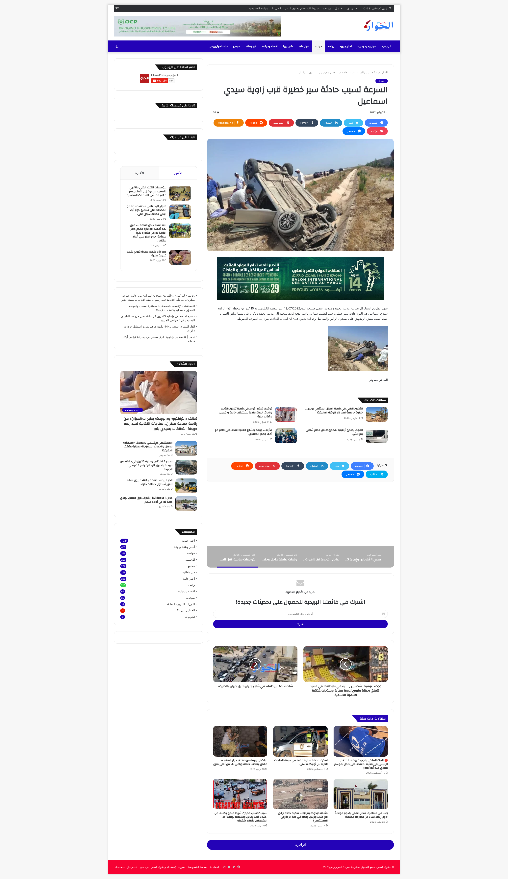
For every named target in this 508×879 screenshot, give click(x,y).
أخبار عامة (303, 46)
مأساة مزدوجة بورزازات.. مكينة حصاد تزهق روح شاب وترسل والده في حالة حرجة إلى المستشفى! (303, 817)
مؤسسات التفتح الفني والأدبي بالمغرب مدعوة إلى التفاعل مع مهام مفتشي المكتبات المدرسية (146, 191)
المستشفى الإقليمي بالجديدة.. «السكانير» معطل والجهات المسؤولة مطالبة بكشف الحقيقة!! (147, 446)
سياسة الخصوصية (258, 8)
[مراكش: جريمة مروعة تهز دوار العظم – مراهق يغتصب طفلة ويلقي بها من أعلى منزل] (240, 741)
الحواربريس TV (186, 610)
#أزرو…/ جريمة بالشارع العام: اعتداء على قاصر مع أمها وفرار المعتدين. (243, 432)
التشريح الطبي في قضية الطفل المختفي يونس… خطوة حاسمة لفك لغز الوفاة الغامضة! (334, 410)
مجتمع (236, 46)
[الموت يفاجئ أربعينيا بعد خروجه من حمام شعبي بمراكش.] (377, 435)
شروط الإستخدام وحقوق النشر (302, 8)
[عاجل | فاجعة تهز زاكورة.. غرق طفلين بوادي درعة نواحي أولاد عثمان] (186, 503)
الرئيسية (386, 46)
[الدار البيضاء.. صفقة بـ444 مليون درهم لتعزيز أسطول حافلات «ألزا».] (186, 485)
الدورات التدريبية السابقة (180, 604)
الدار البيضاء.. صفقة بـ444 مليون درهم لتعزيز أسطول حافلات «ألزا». (149, 482)
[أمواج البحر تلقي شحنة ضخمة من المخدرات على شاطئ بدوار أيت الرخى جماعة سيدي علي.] (180, 212)
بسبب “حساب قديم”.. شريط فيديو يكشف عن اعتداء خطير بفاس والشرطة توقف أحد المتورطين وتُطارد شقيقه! (241, 817)
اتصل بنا (276, 8)
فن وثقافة (250, 46)
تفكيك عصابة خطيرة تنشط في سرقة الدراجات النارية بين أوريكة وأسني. (301, 762)
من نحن (327, 8)
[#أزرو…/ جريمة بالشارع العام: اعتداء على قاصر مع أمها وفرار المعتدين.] (286, 435)
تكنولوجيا (288, 46)
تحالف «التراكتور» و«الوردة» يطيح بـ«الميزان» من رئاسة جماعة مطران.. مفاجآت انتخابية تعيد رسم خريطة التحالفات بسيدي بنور (160, 423)
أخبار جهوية (346, 46)
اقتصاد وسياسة (270, 46)
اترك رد (300, 845)
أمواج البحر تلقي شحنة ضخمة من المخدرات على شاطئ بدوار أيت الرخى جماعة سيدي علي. (146, 210)
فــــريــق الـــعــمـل (346, 8)
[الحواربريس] (378, 25)
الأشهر (178, 173)
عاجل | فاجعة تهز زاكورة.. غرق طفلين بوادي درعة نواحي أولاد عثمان (146, 499)
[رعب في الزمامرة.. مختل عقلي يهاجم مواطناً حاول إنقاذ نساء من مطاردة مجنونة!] (361, 794)
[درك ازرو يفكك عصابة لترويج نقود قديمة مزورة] (180, 257)
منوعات (190, 597)
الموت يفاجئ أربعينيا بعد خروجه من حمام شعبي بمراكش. (334, 432)
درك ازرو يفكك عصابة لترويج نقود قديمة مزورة (146, 253)
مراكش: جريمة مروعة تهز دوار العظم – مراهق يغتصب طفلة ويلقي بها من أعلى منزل (240, 762)
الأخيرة (139, 173)
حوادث (318, 46)
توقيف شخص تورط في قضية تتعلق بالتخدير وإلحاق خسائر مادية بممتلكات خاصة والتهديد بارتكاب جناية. (245, 412)
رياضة (331, 46)
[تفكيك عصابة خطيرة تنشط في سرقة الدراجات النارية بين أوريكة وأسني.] (300, 741)
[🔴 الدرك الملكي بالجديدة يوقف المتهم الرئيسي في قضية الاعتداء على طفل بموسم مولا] (361, 741)
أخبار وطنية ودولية (366, 46)
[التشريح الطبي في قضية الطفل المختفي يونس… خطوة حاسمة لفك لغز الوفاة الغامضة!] (377, 414)
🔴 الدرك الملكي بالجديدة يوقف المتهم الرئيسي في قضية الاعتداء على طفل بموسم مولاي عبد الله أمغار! (361, 764)
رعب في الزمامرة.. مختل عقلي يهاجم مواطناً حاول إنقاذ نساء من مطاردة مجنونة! (361, 815)
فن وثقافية (188, 572)
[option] (363, 557)
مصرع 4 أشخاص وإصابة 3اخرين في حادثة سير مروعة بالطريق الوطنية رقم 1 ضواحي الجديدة (146, 465)
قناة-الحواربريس (219, 46)
